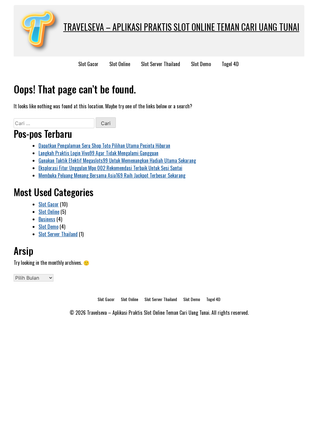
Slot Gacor (88, 64)
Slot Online (119, 64)
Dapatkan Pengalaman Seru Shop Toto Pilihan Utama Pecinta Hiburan (104, 145)
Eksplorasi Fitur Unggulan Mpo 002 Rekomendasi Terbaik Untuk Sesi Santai (110, 168)
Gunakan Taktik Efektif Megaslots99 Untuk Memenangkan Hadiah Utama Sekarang (117, 160)
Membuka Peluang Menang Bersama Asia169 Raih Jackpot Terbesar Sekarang (112, 175)
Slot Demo (201, 64)
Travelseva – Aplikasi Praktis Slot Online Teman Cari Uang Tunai (181, 26)
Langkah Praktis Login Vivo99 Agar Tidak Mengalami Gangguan (98, 153)
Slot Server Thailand (160, 64)
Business (47, 219)
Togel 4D (230, 64)
